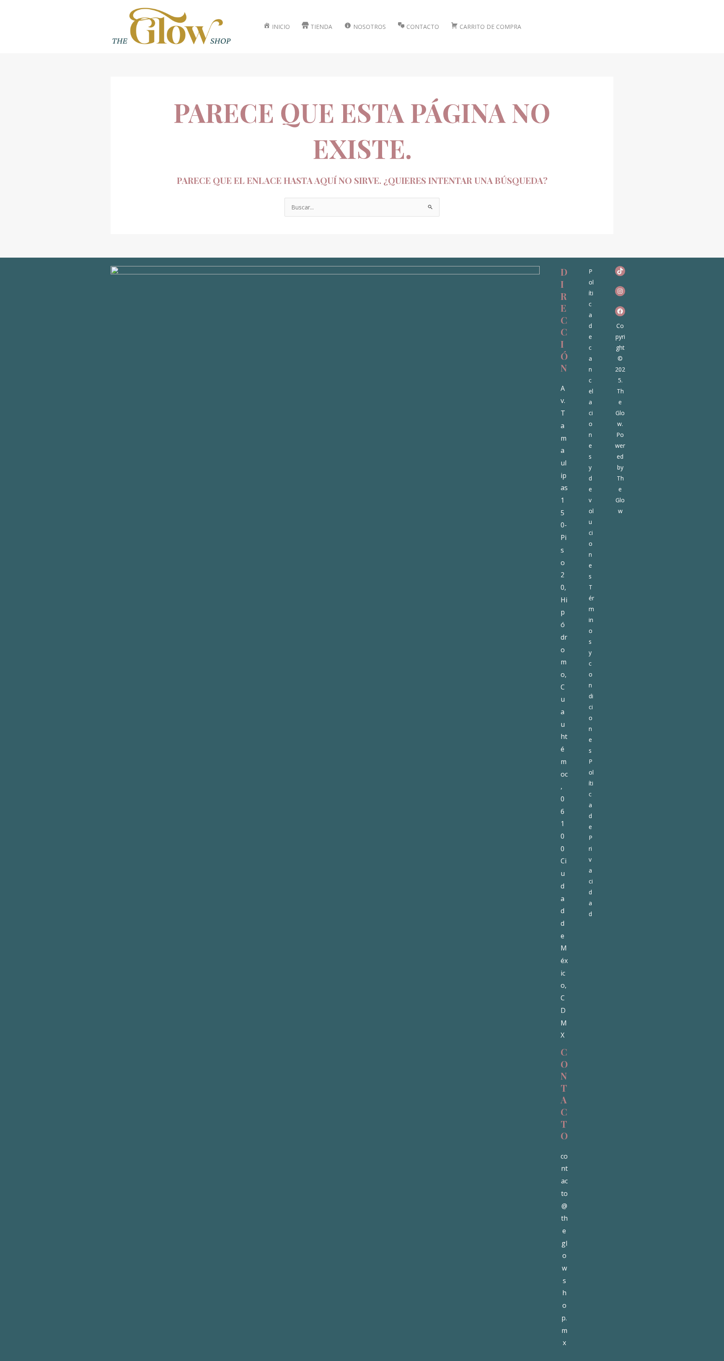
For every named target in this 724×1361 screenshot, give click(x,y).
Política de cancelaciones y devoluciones (591, 423)
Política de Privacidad (591, 837)
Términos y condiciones (591, 668)
